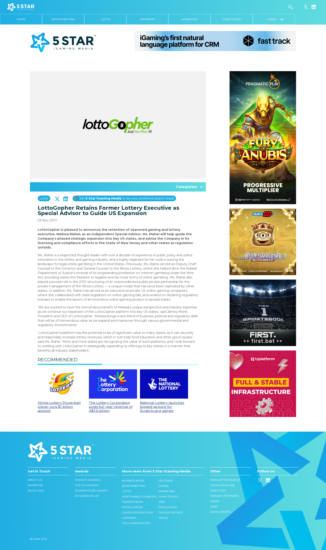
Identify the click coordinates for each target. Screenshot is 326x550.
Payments (147, 19)
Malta (163, 517)
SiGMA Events (220, 511)
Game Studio (232, 19)
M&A (162, 501)
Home (21, 19)
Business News (133, 480)
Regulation (168, 507)
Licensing (129, 517)
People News (132, 507)
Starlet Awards (87, 479)
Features (166, 480)
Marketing (189, 19)
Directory (218, 490)
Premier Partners (224, 495)
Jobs (214, 506)
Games (164, 485)
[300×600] (263, 73)
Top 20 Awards (86, 485)
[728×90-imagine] (215, 41)
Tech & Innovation (136, 523)
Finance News (132, 501)
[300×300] (263, 211)
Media (214, 501)
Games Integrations (137, 512)
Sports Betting (63, 19)
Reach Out (36, 490)
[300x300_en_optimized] (263, 353)
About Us (35, 479)
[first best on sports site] (263, 282)
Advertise (35, 485)
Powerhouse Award (91, 490)
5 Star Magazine (222, 485)
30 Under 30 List (87, 495)
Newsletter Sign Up (225, 479)
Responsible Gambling (139, 496)
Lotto (105, 19)
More (274, 19)
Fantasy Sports (171, 512)
